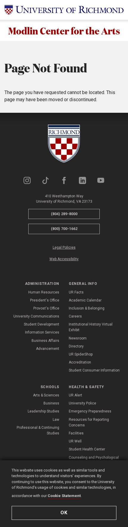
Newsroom (78, 338)
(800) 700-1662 (64, 228)
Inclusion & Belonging (86, 308)
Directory (76, 346)
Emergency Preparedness (90, 411)
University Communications (36, 316)
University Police (82, 403)
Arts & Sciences (46, 395)
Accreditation (80, 362)
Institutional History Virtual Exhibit (91, 327)
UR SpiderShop (81, 354)
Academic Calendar (85, 300)
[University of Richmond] (64, 10)
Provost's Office (46, 308)
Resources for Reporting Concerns (89, 422)
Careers (75, 316)
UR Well (75, 441)
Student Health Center (87, 449)
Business (51, 403)
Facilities (76, 433)
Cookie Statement (64, 495)
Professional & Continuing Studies (38, 430)
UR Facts (76, 292)
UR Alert (75, 395)
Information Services (42, 332)
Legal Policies (64, 247)
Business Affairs (45, 341)
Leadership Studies (43, 411)
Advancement (47, 349)
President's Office (44, 300)
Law (56, 420)
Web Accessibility (64, 259)
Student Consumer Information (94, 370)
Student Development (41, 324)
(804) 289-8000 (64, 214)
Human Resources (43, 292)
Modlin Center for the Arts (64, 30)
